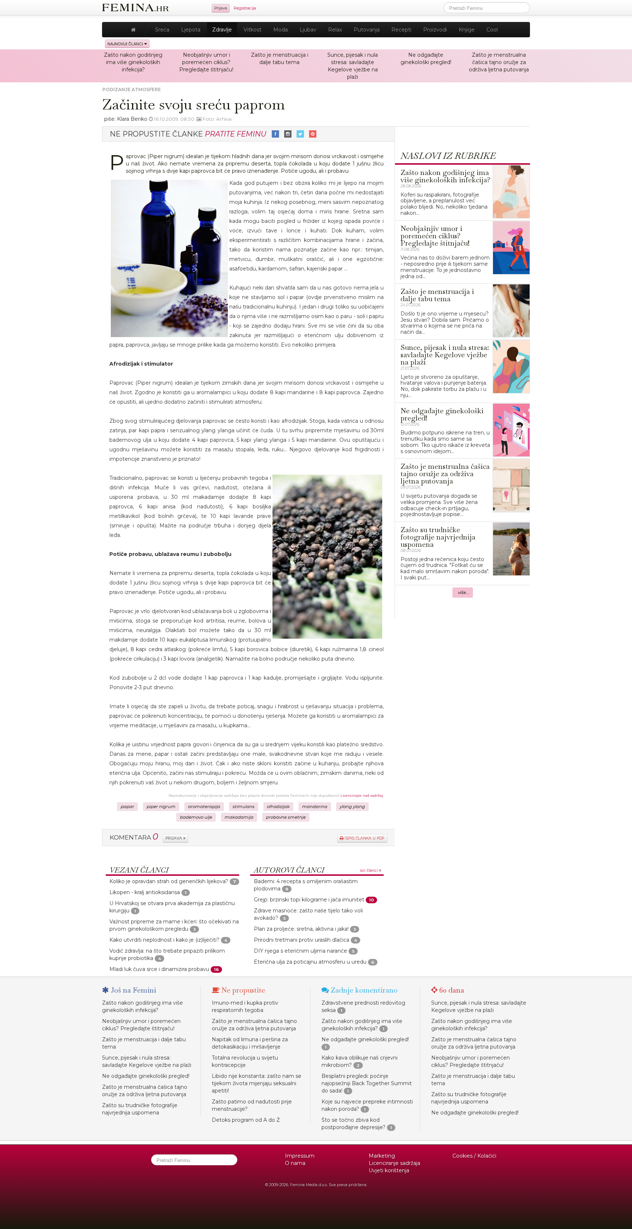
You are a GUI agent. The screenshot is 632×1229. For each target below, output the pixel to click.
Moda (280, 29)
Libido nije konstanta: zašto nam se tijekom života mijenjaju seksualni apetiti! (256, 1083)
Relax (335, 29)
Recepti (401, 29)
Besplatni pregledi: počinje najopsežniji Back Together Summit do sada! (366, 1083)
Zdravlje (222, 29)
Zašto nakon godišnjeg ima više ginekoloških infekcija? (133, 62)
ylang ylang (352, 806)
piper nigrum (161, 806)
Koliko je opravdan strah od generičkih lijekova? (168, 881)
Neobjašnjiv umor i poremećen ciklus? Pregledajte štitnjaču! (206, 62)
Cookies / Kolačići (474, 1156)
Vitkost (253, 29)
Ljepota (190, 29)
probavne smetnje (286, 817)
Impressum (300, 1156)
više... (463, 592)
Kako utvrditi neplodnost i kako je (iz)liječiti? (164, 940)
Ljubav (308, 29)
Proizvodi (435, 29)
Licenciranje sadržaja (394, 1163)
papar (127, 806)
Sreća (162, 29)
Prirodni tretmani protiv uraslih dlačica (301, 940)
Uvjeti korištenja (389, 1170)
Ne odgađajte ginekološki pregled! (145, 1076)
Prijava (220, 8)
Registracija (245, 8)
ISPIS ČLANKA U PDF (364, 838)
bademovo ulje (196, 817)
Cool (492, 29)
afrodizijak (278, 806)
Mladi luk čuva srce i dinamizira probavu (159, 969)
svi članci (369, 870)
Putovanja (367, 29)
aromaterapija (204, 806)
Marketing (382, 1156)
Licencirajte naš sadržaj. (362, 795)
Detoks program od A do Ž (246, 1120)
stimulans (244, 806)
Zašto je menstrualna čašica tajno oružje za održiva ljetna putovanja (499, 62)
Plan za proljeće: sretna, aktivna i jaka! (301, 929)
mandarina (314, 806)
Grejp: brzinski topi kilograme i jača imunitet (309, 899)
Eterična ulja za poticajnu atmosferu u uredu (310, 962)
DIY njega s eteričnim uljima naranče (300, 951)
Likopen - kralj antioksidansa (144, 892)
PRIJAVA (174, 838)
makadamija (239, 817)
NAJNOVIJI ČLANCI (126, 43)
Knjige (467, 29)
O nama (295, 1163)
